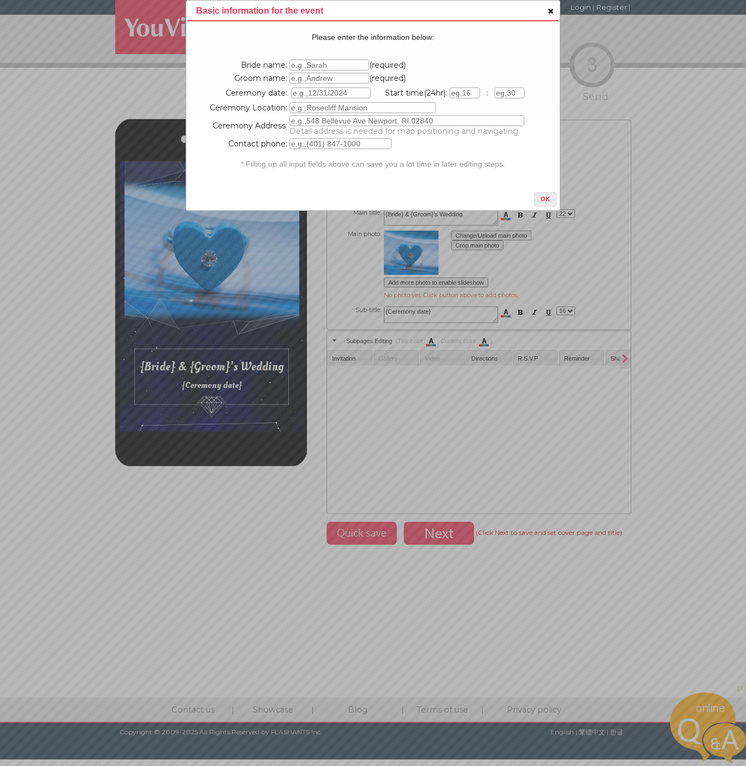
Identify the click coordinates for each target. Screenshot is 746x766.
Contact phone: (257, 144)
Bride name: (264, 65)
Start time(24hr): (416, 93)
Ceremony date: (256, 93)
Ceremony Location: (248, 108)
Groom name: (260, 78)
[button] (550, 10)
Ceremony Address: (249, 126)
